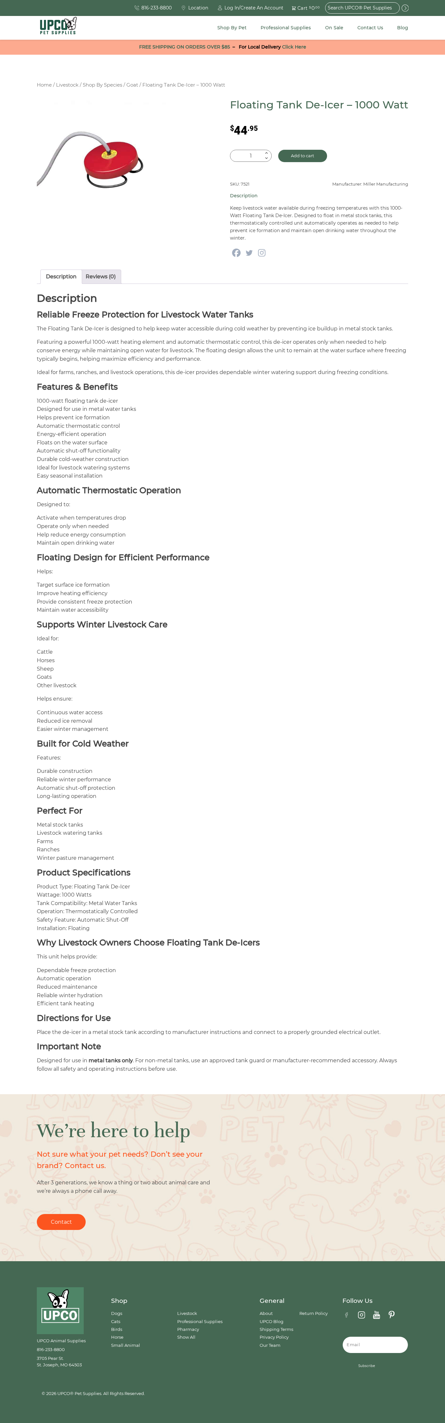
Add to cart (302, 155)
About (266, 1313)
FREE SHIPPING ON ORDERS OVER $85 (184, 47)
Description (61, 276)
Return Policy (313, 1313)
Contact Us (370, 28)
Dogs (116, 1313)
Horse (117, 1337)
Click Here (294, 47)
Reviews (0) (101, 276)
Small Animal (125, 1345)
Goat (132, 85)
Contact (61, 1222)
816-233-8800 (51, 1349)
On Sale (334, 28)
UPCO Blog (271, 1321)
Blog (402, 28)
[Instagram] (261, 252)
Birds (116, 1329)
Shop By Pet (232, 28)
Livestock (67, 85)
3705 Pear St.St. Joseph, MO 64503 (59, 1361)
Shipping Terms (276, 1329)
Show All (186, 1337)
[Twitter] (249, 252)
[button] (302, 8)
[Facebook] (236, 252)
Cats (115, 1321)
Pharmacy (188, 1329)
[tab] (61, 277)
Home (44, 85)
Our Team (270, 1345)
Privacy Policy (274, 1337)
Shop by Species (102, 85)
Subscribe (366, 1366)
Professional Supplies (286, 28)
